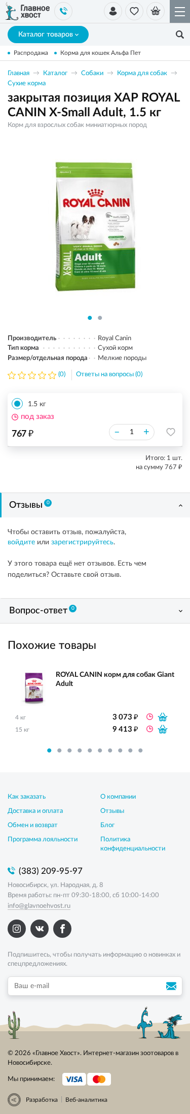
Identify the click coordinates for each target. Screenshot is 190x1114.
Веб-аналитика (86, 1100)
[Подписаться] (172, 986)
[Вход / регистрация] (113, 11)
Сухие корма (27, 83)
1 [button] (90, 318)
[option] (95, 226)
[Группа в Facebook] (62, 929)
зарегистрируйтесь (82, 542)
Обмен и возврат (33, 825)
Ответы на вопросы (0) (109, 374)
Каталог (55, 73)
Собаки (92, 73)
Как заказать (27, 797)
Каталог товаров (45, 34)
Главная (18, 73)
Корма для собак (142, 73)
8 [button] (121, 750)
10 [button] (141, 750)
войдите (21, 542)
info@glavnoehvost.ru (39, 906)
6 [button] (100, 750)
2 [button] (100, 318)
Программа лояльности (43, 839)
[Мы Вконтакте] (39, 929)
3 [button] (70, 750)
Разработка (42, 1100)
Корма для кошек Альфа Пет (100, 53)
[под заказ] (162, 717)
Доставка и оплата (35, 811)
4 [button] (80, 750)
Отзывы (29, 505)
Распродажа (31, 53)
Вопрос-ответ (41, 611)
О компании (118, 797)
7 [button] (110, 750)
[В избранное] (170, 432)
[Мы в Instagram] (17, 929)
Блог (107, 825)
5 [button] (90, 750)
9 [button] (131, 750)
